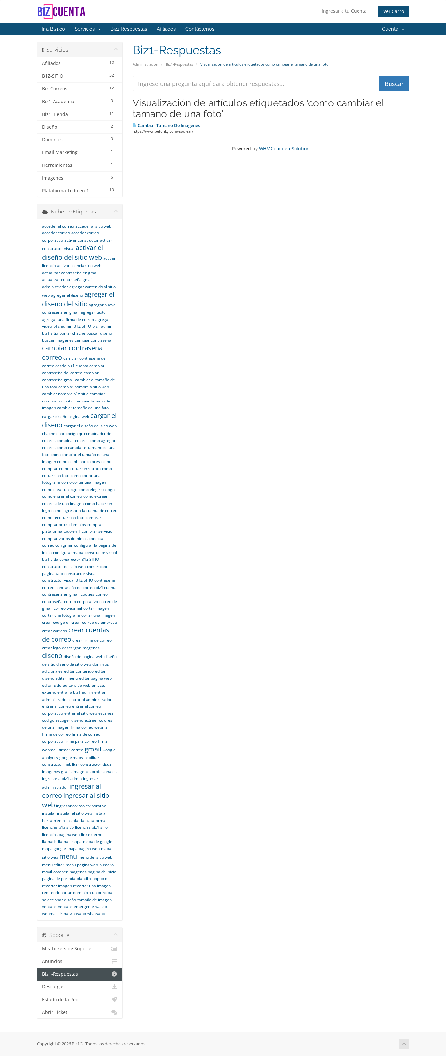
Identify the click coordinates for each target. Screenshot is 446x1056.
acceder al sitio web (93, 226)
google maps (71, 757)
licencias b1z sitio (58, 827)
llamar (64, 841)
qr (107, 878)
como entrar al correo (62, 496)
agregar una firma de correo (68, 319)
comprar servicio (97, 531)
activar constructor (81, 240)
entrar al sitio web (80, 713)
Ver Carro (393, 11)
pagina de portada (58, 878)
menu (68, 856)
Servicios (86, 29)
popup (98, 878)
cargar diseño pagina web (65, 416)
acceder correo (56, 233)
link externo (91, 834)
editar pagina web (95, 678)
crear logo (51, 648)
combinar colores (72, 440)
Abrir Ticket (54, 1012)
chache (48, 433)
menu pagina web (82, 865)
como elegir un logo (97, 489)
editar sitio (51, 685)
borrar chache (72, 333)
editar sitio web (76, 685)
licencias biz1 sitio (91, 827)
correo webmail (68, 608)
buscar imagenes (57, 340)
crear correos (54, 631)
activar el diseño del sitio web (72, 252)
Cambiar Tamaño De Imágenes (168, 125)
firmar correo (71, 750)
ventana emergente (76, 906)
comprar (93, 517)
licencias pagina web (61, 834)
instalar (49, 813)
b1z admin (62, 326)
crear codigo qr (56, 622)
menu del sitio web (95, 857)
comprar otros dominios (64, 524)
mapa (76, 841)
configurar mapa (68, 552)
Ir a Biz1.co (53, 29)
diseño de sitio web (73, 664)
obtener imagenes (70, 872)
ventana (49, 906)
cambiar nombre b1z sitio (65, 394)
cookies (87, 594)
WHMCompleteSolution (284, 148)
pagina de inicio (102, 872)
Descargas (53, 987)
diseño (52, 655)
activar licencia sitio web (79, 265)
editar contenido (79, 671)
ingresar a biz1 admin (62, 778)
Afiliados (166, 29)
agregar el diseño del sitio (78, 299)
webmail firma (55, 913)
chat (60, 433)
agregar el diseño (67, 295)
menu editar (53, 865)
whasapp (78, 913)
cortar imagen (96, 608)
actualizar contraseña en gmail (70, 273)
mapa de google (97, 841)
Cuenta (391, 29)
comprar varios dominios (65, 538)
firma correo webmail (90, 727)
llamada (49, 841)
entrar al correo (56, 706)
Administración (145, 64)
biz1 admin (102, 326)
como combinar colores (78, 461)
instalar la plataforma (85, 820)
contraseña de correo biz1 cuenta (86, 587)
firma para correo (80, 741)
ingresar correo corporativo (81, 806)
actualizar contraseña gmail (67, 279)
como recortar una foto (63, 517)
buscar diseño (99, 333)
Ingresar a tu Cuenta (344, 11)
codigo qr (74, 433)
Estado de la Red (60, 999)
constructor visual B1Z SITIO (67, 580)
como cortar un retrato (80, 468)
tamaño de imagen (94, 900)
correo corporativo (81, 601)
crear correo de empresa (94, 622)
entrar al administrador (90, 699)
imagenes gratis (57, 771)
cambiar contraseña (93, 340)
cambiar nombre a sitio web (83, 387)
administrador (55, 287)
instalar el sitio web (74, 813)
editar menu (67, 678)
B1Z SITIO (82, 326)
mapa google (54, 848)
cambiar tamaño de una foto (83, 408)
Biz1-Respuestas (128, 29)
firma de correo (56, 734)
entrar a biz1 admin (75, 692)
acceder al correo (58, 226)
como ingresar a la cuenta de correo (84, 510)
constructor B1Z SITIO (79, 559)
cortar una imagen (98, 615)
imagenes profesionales (95, 771)
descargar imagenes (81, 648)
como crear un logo (59, 489)
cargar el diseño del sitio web (90, 426)
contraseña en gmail (60, 594)
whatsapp (96, 913)
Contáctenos (199, 29)
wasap (101, 906)
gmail (93, 749)
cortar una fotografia (61, 615)
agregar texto (93, 312)
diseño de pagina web (83, 656)
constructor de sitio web (64, 566)
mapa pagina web (83, 848)
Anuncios (52, 961)
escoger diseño (69, 720)
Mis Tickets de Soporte (66, 949)
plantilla (84, 878)
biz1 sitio (50, 333)
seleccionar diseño (59, 900)
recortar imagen (57, 886)
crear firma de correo (92, 640)
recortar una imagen (92, 886)
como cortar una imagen (83, 482)
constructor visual (80, 573)
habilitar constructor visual (88, 764)
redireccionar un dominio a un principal (77, 892)
